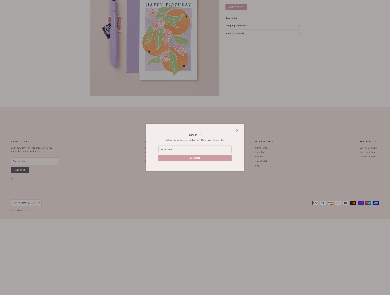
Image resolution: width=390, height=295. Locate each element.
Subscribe (195, 158)
